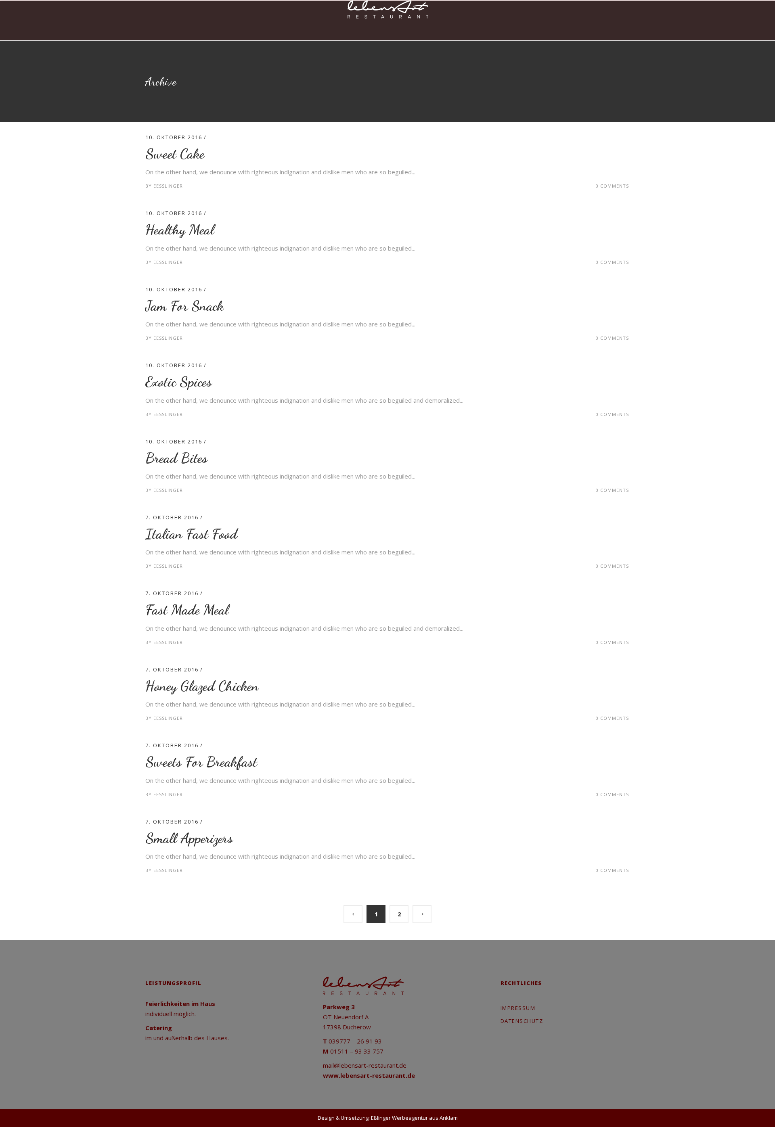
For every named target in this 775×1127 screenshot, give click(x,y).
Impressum (518, 1008)
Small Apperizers (189, 838)
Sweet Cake (174, 153)
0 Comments (612, 186)
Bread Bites (176, 458)
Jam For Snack (184, 305)
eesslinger (168, 186)
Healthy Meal (179, 229)
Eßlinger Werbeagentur (399, 1117)
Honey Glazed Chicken (202, 685)
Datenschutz (522, 1021)
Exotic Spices (178, 381)
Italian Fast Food (191, 533)
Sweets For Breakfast (201, 761)
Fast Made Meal (186, 609)
